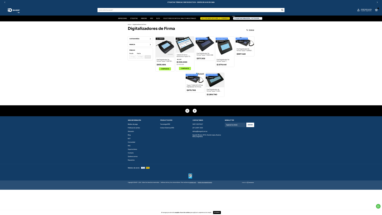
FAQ (129, 146)
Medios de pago (133, 124)
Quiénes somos (133, 156)
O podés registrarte (366, 10)
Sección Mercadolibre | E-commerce (215, 18)
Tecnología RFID (165, 124)
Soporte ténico (132, 149)
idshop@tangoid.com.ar (199, 131)
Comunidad (131, 142)
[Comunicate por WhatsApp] (378, 206)
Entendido (217, 212)
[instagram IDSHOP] (187, 111)
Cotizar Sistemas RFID (167, 128)
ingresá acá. (192, 182)
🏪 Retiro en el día (191, 2)
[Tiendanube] (248, 183)
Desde (131, 53)
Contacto (131, 153)
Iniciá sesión (368, 9)
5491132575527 (197, 124)
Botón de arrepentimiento (205, 182)
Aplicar (148, 56)
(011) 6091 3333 (197, 128)
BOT (129, 138)
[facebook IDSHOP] (195, 111)
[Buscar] (282, 10)
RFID (151, 18)
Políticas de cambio (134, 128)
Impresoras (122, 18)
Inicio (129, 24)
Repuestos (131, 160)
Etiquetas (134, 18)
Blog (158, 18)
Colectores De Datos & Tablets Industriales (179, 18)
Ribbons (144, 18)
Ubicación (131, 131)
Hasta (139, 53)
